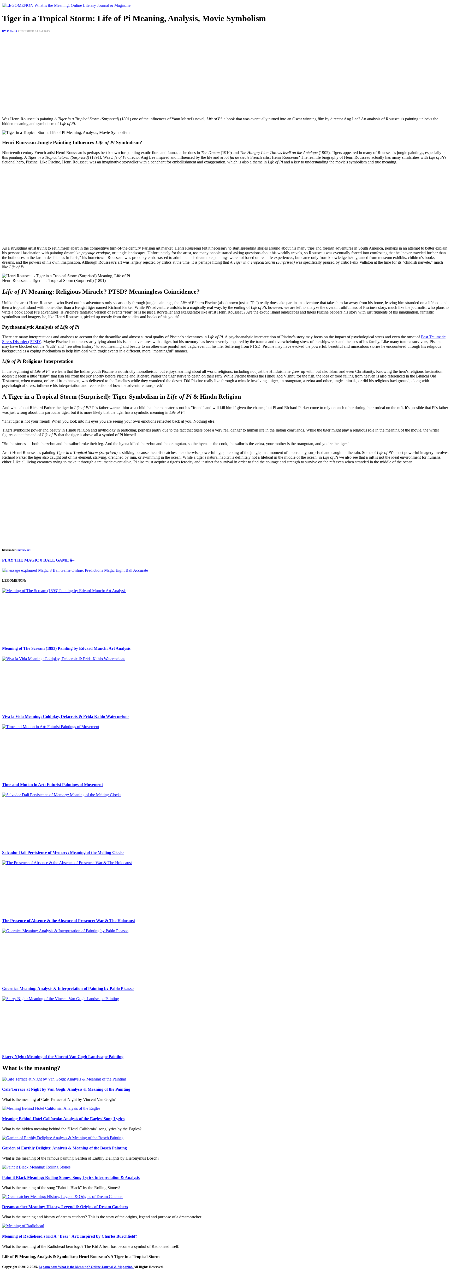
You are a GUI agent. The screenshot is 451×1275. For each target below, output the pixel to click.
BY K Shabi (9, 31)
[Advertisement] (158, 76)
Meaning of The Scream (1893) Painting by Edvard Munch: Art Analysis (66, 648)
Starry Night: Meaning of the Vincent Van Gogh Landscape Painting (62, 1056)
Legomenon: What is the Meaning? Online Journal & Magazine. (86, 1267)
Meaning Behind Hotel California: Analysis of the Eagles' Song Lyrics (63, 1119)
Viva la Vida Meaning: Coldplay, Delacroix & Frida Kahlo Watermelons (65, 716)
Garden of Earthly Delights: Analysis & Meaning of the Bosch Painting (64, 1148)
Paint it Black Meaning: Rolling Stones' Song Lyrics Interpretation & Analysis (71, 1177)
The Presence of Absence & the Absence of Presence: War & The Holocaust (68, 920)
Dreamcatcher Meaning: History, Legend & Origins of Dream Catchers (65, 1207)
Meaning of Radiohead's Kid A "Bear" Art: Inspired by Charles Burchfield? (69, 1236)
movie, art (24, 549)
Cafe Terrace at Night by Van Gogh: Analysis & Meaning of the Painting (66, 1089)
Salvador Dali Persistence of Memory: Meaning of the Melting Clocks (63, 852)
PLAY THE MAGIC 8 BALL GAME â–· (38, 560)
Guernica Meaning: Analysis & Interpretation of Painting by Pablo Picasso (68, 988)
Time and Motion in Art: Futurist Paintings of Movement (52, 784)
